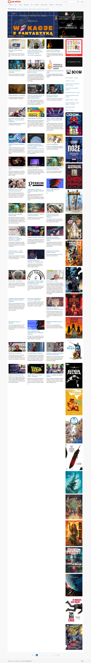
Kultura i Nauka (58, 4)
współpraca (17, 661)
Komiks (20, 4)
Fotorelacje (39, 9)
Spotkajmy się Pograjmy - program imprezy (53, 251)
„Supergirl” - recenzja (70, 80)
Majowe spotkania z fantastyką (17, 95)
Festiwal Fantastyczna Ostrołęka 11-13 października (35, 261)
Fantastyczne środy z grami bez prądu (54, 71)
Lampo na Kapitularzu (52, 144)
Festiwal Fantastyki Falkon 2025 (36, 237)
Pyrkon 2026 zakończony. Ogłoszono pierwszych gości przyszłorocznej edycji (35, 51)
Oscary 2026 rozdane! (70, 107)
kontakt (22, 661)
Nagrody (47, 9)
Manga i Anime (44, 4)
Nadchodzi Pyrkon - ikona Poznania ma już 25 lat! (15, 190)
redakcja (9, 661)
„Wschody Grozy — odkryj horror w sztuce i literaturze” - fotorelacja (16, 252)
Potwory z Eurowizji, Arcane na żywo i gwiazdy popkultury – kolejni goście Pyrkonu (36, 96)
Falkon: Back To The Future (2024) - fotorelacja (35, 375)
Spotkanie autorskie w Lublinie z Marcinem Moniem (36, 214)
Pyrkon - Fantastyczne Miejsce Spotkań (54, 375)
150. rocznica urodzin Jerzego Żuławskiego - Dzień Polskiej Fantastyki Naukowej (36, 282)
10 (53, 655)
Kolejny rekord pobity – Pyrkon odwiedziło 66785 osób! (54, 168)
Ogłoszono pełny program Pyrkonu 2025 (15, 214)
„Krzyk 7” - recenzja (70, 110)
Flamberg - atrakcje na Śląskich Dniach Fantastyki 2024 (54, 353)
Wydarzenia (26, 4)
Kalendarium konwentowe (22, 9)
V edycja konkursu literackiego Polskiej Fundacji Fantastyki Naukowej (17, 299)
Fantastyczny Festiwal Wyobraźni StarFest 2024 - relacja (53, 238)
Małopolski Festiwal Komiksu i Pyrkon (54, 322)
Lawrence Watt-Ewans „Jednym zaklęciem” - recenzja (72, 103)
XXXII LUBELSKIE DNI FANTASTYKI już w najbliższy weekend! (35, 332)
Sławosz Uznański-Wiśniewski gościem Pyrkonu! (36, 71)
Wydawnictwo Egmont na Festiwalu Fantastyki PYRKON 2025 (36, 191)
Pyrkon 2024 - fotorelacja (15, 281)
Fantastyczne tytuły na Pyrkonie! (14, 322)
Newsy (30, 9)
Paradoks (51, 4)
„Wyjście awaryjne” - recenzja (72, 99)
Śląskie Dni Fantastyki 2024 (16, 375)
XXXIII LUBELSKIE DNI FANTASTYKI (52, 190)
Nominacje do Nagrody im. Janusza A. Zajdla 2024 (35, 299)
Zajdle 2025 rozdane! (33, 168)
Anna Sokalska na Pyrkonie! (35, 353)
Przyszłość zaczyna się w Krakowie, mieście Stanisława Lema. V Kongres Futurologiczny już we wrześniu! (36, 146)
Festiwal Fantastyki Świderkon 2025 (17, 145)
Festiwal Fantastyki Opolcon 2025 (16, 168)
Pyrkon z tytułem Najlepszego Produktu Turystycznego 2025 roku (54, 119)
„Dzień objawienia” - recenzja (72, 77)
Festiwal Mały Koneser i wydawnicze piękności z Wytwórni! (52, 215)
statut (13, 661)
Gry (32, 4)
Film (16, 4)
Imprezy (34, 9)
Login (82, 1)
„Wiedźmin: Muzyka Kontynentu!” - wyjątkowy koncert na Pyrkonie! (15, 238)
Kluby (43, 9)
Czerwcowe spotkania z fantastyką (15, 71)
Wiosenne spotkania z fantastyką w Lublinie (52, 95)
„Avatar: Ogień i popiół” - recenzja (73, 92)
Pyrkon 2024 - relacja (52, 281)
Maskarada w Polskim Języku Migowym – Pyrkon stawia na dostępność (16, 119)
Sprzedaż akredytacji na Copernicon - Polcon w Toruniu (54, 308)
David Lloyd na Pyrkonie (15, 353)
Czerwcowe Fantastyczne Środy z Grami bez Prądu (53, 50)
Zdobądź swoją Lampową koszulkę (15, 50)
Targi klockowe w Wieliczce (35, 118)
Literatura (11, 4)
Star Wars (37, 4)
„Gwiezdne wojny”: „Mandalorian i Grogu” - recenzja (73, 84)
